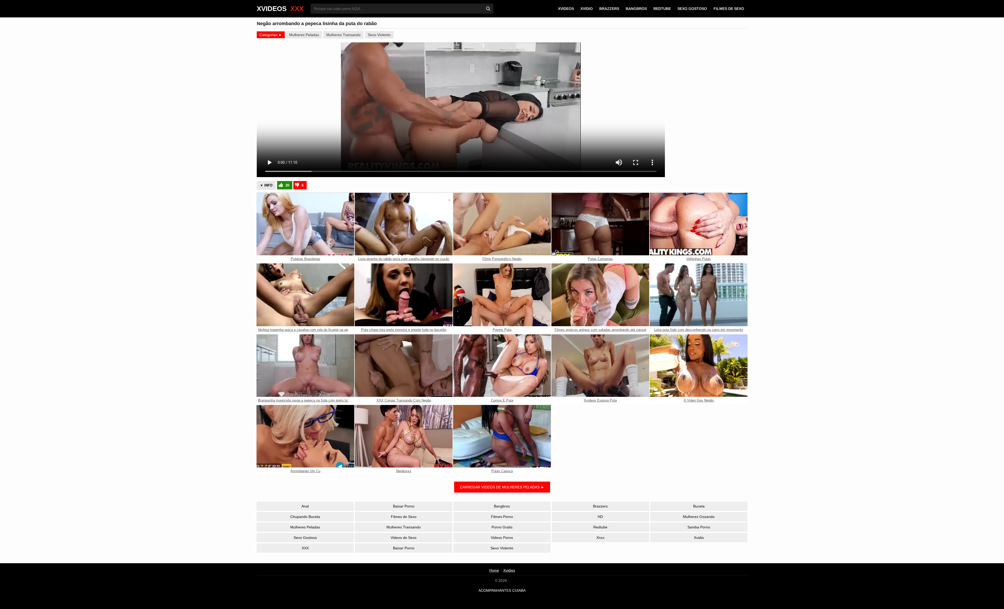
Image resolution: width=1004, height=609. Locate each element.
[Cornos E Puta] (502, 365)
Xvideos (566, 9)
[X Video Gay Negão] (699, 365)
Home (494, 570)
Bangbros (636, 9)
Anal (305, 506)
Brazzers (609, 9)
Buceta (699, 506)
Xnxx (600, 537)
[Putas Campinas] (600, 224)
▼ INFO (266, 185)
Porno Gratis (502, 527)
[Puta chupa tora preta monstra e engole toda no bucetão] (404, 294)
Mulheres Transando (343, 35)
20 (287, 185)
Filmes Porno (502, 517)
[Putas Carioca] (502, 436)
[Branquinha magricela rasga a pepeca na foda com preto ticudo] (305, 365)
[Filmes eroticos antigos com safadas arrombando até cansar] (600, 294)
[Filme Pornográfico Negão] (502, 224)
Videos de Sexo (404, 537)
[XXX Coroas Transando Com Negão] (404, 365)
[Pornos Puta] (502, 294)
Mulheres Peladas (304, 35)
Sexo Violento (379, 35)
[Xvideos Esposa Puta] (600, 365)
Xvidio (586, 9)
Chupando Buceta (305, 517)
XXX (305, 548)
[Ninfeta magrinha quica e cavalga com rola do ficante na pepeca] (305, 294)
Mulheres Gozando (699, 517)
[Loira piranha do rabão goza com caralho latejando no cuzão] (404, 224)
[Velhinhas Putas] (699, 224)
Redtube (662, 9)
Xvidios (509, 570)
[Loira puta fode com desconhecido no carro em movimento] (699, 294)
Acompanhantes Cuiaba (502, 590)
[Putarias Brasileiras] (305, 224)
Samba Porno (698, 527)
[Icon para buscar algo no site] (488, 8)
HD (600, 517)
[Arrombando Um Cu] (305, 436)
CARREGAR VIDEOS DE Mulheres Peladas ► (502, 487)
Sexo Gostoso (692, 9)
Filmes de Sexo (729, 9)
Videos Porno (502, 537)
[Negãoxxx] (404, 436)
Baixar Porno (403, 506)
